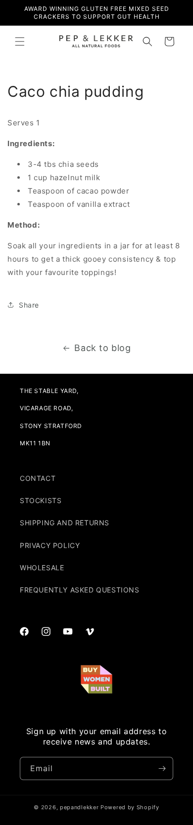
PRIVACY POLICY (50, 545)
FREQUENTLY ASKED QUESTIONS (80, 590)
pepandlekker (79, 807)
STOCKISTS (40, 500)
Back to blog (102, 348)
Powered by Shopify (129, 807)
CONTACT (37, 478)
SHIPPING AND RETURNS (64, 522)
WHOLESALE (42, 567)
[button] (20, 41)
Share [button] (29, 305)
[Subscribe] (162, 768)
